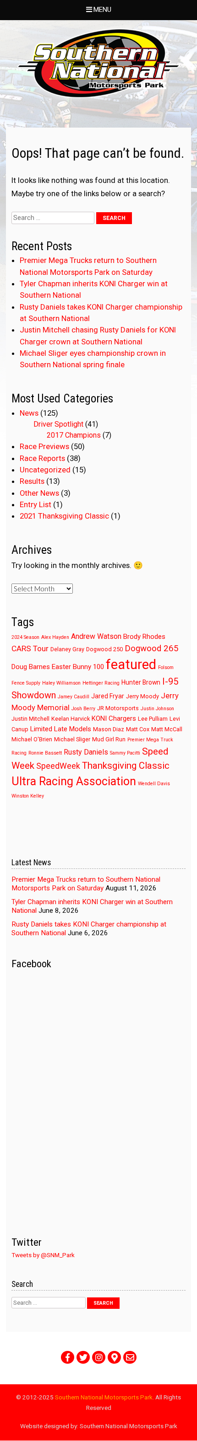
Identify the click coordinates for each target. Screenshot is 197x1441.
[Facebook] (67, 1357)
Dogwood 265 (152, 648)
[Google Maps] (114, 1357)
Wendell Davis (154, 784)
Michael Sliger (72, 739)
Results (32, 481)
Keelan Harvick (70, 718)
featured (131, 664)
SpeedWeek (58, 766)
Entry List (35, 504)
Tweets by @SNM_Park (43, 1255)
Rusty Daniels (86, 752)
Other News (39, 493)
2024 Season (25, 637)
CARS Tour (30, 648)
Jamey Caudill (73, 697)
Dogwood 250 (104, 649)
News (29, 413)
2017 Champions (74, 435)
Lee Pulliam (153, 718)
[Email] (130, 1357)
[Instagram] (98, 1357)
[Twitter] (83, 1357)
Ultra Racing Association (73, 781)
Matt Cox (137, 729)
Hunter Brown (140, 682)
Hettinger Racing (101, 683)
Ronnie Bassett (45, 753)
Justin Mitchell (30, 718)
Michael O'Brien (31, 739)
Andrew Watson (96, 636)
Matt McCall (166, 729)
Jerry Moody (142, 696)
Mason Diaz (108, 729)
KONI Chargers (114, 718)
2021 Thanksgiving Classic (64, 515)
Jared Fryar (107, 696)
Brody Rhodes (144, 636)
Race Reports (42, 458)
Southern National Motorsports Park (104, 1397)
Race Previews (44, 446)
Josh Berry (83, 709)
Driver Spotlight (58, 424)
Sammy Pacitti (125, 753)
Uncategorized (45, 469)
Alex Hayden (55, 637)
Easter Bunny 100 (78, 667)
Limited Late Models (60, 729)
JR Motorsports (118, 708)
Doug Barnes (30, 667)
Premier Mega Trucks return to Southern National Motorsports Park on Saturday (85, 883)
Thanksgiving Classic (126, 765)
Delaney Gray (67, 649)
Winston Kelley (27, 796)
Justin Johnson (157, 709)
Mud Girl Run (109, 739)
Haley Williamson (61, 683)
